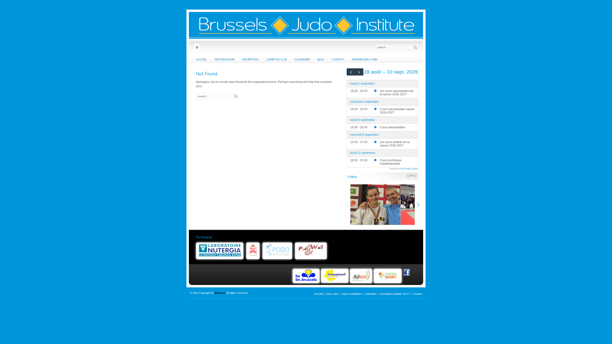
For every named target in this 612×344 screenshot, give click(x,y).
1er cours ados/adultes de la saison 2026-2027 (397, 92)
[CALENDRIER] (302, 59)
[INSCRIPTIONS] (250, 59)
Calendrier (371, 293)
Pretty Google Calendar (408, 168)
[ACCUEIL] (201, 59)
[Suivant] (359, 71)
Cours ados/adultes (392, 127)
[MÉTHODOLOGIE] (224, 59)
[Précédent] (351, 71)
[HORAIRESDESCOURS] (364, 59)
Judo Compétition (352, 293)
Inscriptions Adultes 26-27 (395, 293)
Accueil (318, 293)
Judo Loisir (332, 293)
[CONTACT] (338, 59)
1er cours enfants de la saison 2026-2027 (395, 143)
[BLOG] (320, 59)
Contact (417, 293)
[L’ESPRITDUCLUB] (276, 59)
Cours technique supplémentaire (390, 162)
